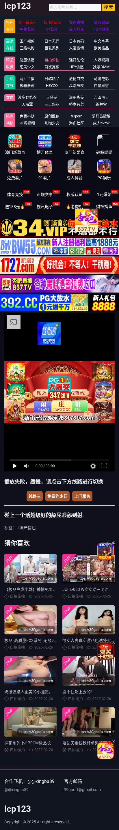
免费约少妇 (57, 496)
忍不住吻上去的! (77, 692)
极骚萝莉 (27, 85)
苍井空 (101, 104)
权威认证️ (74, 194)
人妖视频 (101, 60)
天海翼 (27, 104)
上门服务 (82, 496)
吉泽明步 (101, 97)
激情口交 (76, 78)
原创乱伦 (52, 116)
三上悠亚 (52, 104)
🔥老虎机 (74, 206)
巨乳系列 (52, 48)
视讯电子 (45, 206)
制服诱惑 (27, 60)
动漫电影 (101, 78)
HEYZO (52, 85)
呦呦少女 (52, 123)
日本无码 (52, 41)
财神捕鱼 (104, 206)
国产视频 (27, 41)
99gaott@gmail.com (82, 789)
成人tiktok (101, 123)
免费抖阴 (27, 116)
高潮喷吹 (76, 85)
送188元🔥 (15, 206)
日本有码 (76, 41)
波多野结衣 (27, 97)
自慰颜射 (101, 85)
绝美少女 (27, 67)
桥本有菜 (76, 104)
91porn (76, 116)
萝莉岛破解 (101, 116)
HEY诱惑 (76, 67)
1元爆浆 (104, 194)
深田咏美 (76, 97)
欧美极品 (101, 48)
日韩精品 (52, 78)
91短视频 (27, 123)
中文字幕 (101, 41)
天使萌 (51, 97)
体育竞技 (15, 194)
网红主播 (27, 78)
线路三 (35, 496)
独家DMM (101, 67)
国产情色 (28, 527)
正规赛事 (45, 194)
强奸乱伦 (76, 60)
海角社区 (76, 123)
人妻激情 (76, 48)
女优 (10, 97)
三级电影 (27, 48)
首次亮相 (52, 67)
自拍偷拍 (52, 60)
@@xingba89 (16, 789)
